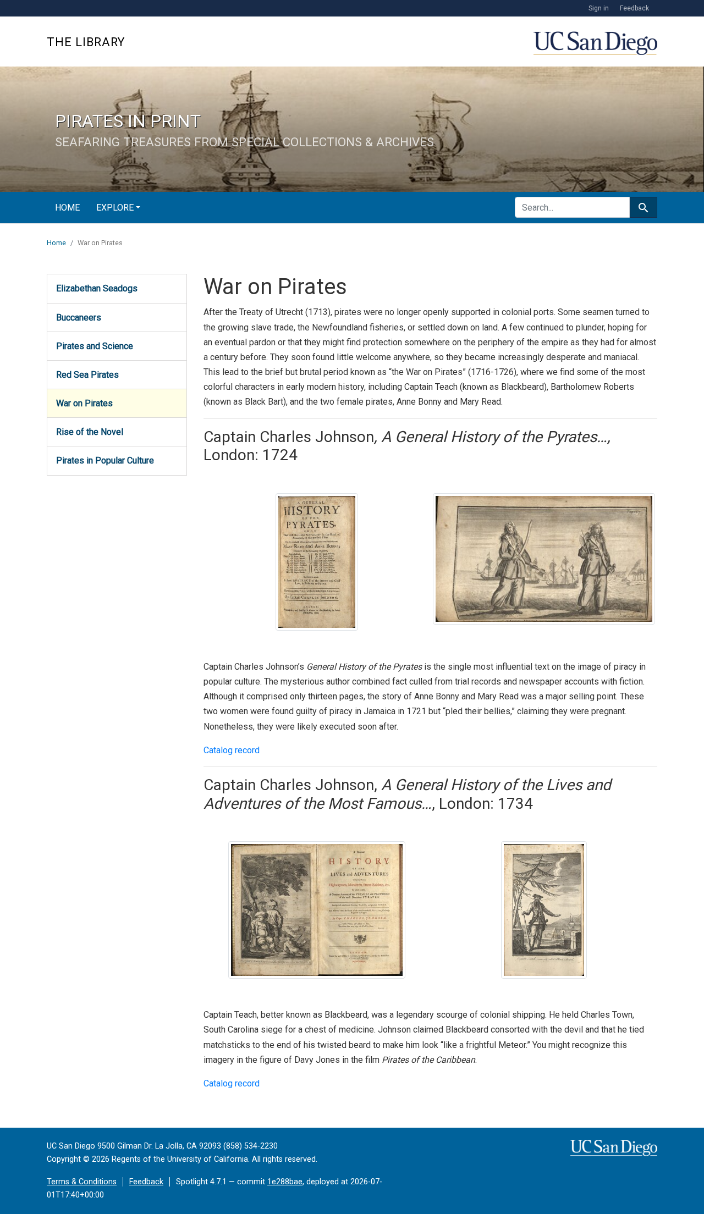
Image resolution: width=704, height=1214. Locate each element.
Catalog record (232, 750)
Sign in (598, 8)
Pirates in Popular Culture (105, 460)
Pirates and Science (94, 346)
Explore (115, 207)
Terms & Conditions (82, 1182)
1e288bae (284, 1182)
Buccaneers (78, 317)
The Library (86, 42)
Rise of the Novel (89, 432)
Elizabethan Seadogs (97, 288)
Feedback (634, 8)
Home (67, 207)
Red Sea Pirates (87, 374)
